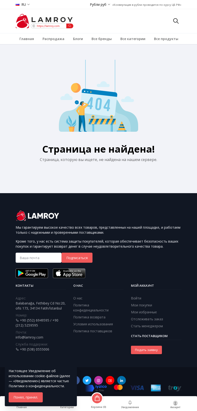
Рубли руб (98, 4)
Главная (26, 38)
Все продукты (166, 38)
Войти (136, 298)
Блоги (78, 38)
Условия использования (93, 324)
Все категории (132, 38)
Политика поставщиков (92, 331)
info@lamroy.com (29, 337)
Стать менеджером (147, 326)
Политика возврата (89, 317)
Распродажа (53, 38)
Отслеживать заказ (147, 319)
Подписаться (77, 258)
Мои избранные (144, 312)
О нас (77, 298)
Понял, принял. (25, 397)
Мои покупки (141, 305)
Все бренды (102, 38)
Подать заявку (146, 350)
